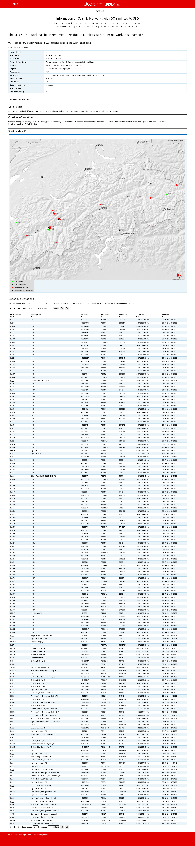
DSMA (12, 766)
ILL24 (12, 785)
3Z (80, 26)
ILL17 (12, 760)
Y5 (117, 26)
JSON (31, 124)
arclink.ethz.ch (56, 111)
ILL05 (12, 795)
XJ (123, 23)
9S (109, 23)
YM (113, 26)
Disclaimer (38, 835)
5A (85, 23)
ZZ (139, 23)
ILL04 (12, 782)
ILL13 (12, 476)
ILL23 (12, 801)
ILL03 (12, 731)
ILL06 (12, 763)
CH (69, 23)
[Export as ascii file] (67, 308)
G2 (117, 23)
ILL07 (12, 753)
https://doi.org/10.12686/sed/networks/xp (150, 121)
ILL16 (12, 769)
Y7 (131, 23)
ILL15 (12, 798)
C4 (112, 23)
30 (77, 23)
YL (109, 26)
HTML (26, 124)
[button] (13, 4)
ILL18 (12, 693)
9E (105, 23)
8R (93, 23)
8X (97, 23)
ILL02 (12, 639)
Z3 (121, 26)
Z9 (125, 26)
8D (89, 23)
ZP (133, 26)
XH (96, 26)
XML (35, 124)
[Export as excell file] (62, 308)
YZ (135, 23)
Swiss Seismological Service (22, 835)
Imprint (45, 835)
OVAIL (12, 709)
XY (127, 23)
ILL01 (12, 788)
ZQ (137, 26)
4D (81, 23)
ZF (129, 26)
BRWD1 (13, 670)
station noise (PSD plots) (20, 99)
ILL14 (12, 779)
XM (101, 26)
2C (84, 26)
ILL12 (12, 635)
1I (73, 23)
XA (92, 26)
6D (88, 26)
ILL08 (12, 690)
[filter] (13, 316)
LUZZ (12, 728)
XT (105, 26)
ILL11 (12, 380)
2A (76, 26)
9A (101, 23)
